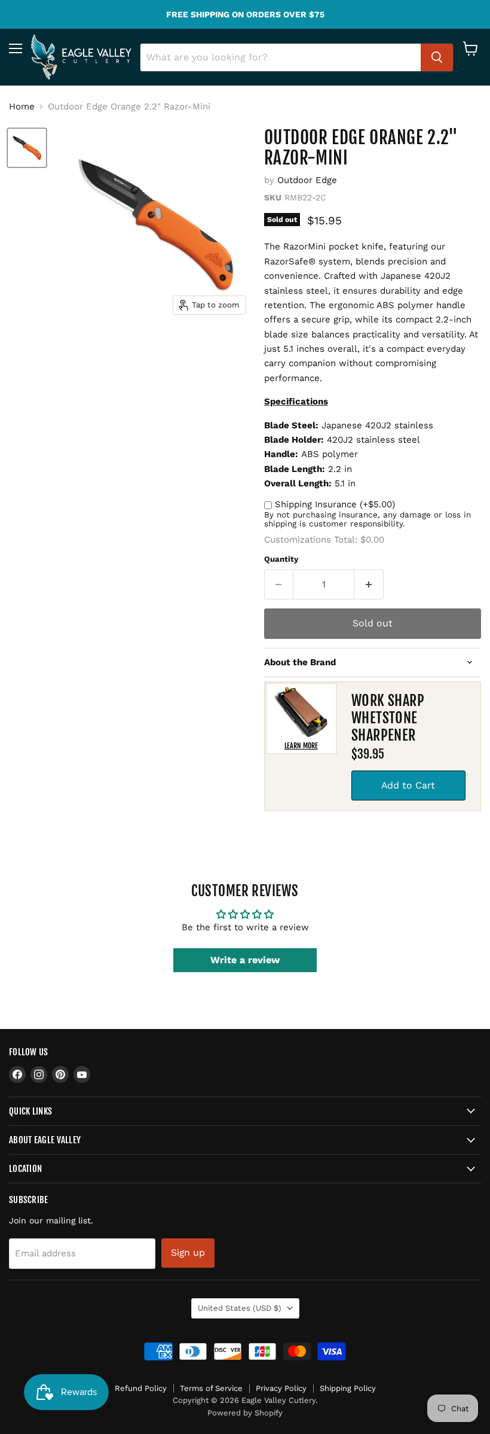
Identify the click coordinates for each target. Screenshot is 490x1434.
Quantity (281, 559)
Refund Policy (141, 1388)
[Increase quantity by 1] (369, 584)
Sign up (188, 1252)
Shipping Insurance (335, 504)
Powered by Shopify (245, 1412)
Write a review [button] (245, 960)
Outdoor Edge (307, 180)
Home (22, 107)
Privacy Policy (281, 1388)
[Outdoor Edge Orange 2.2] (27, 148)
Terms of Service (211, 1388)
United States (239, 1308)
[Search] (437, 57)
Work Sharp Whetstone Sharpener (388, 718)
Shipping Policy (348, 1388)
